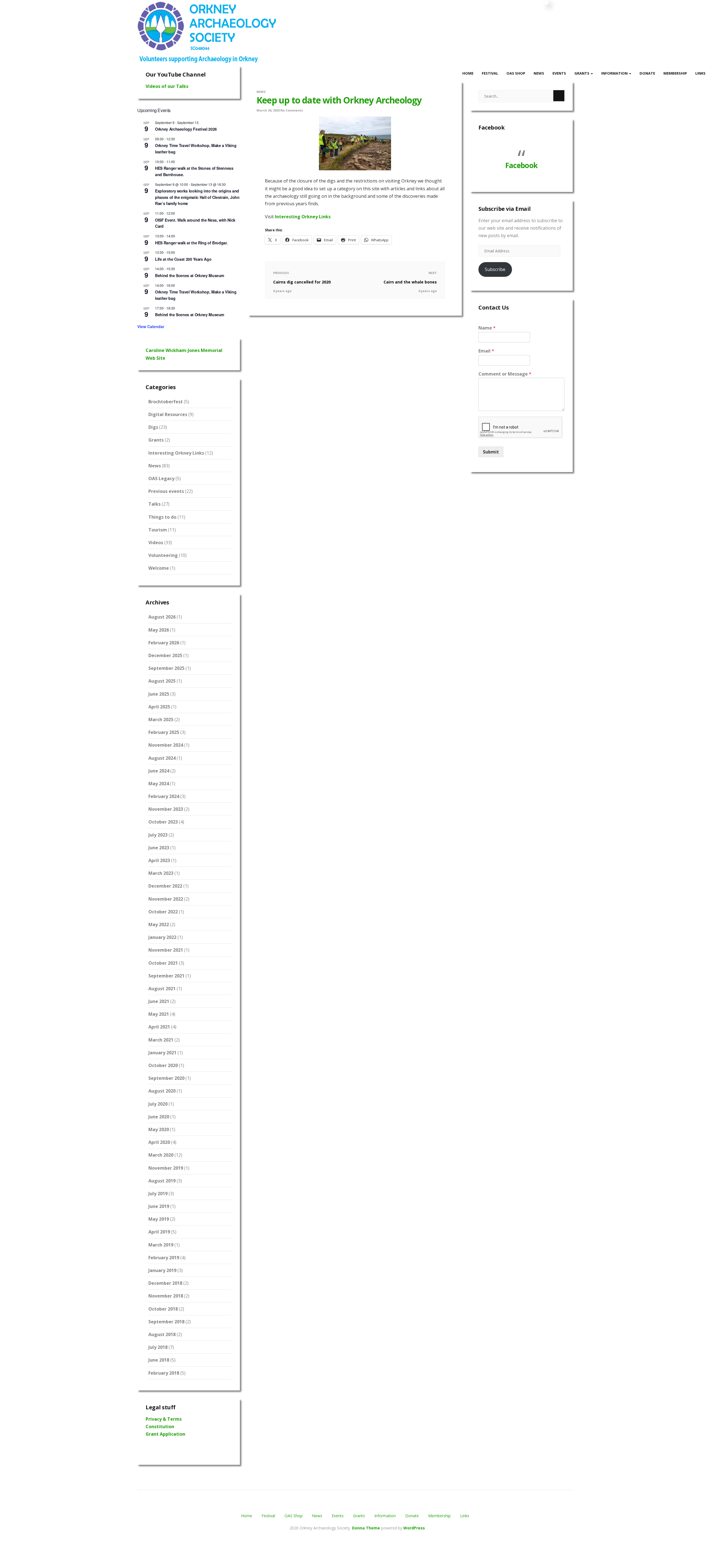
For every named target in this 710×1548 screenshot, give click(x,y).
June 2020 (158, 1117)
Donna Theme (366, 1528)
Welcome (158, 568)
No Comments (291, 110)
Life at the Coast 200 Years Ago (183, 259)
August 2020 (162, 1091)
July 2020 (158, 1104)
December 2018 (165, 1283)
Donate (647, 73)
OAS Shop (515, 73)
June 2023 (158, 848)
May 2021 (158, 1014)
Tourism (157, 530)
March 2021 (160, 1040)
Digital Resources (167, 414)
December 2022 (165, 886)
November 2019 (165, 1168)
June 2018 (158, 1360)
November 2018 (165, 1296)
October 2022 (163, 912)
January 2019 (162, 1270)
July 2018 (158, 1347)
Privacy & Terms (164, 1419)
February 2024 (163, 796)
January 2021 (162, 1053)
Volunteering (163, 555)
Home (467, 73)
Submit (491, 452)
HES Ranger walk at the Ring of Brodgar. (191, 242)
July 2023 (158, 835)
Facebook (491, 127)
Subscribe (495, 269)
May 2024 (158, 784)
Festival (490, 73)
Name (487, 328)
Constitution (160, 1426)
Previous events (166, 491)
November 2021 (165, 950)
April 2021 (159, 1027)
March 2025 (160, 719)
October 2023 (163, 822)
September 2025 (166, 668)
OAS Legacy (161, 478)
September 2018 (166, 1322)
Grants (582, 73)
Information (614, 73)
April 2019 (159, 1232)
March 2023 (160, 873)
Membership (675, 73)
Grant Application (165, 1434)
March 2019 (160, 1245)
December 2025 (165, 655)
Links (700, 73)
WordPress (414, 1528)
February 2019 (163, 1258)
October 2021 (163, 963)
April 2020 (159, 1142)
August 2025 (162, 681)
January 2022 (162, 937)
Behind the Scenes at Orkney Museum (189, 275)
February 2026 (163, 643)
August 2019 (162, 1181)
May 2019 (158, 1219)
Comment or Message (504, 374)
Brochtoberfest (165, 402)
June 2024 (158, 771)
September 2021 (166, 976)
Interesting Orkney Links (176, 453)
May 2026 (158, 630)
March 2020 (160, 1155)
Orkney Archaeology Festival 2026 (186, 129)
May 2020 (158, 1129)
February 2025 (163, 732)
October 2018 (163, 1309)
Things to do (162, 517)
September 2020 (166, 1078)
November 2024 (165, 745)
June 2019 (158, 1206)
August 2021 (162, 988)
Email (486, 351)
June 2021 (158, 1001)
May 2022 (158, 924)
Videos (155, 542)
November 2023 (165, 809)
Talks (154, 504)
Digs (153, 427)
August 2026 (162, 617)
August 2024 (162, 758)
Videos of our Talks (167, 86)
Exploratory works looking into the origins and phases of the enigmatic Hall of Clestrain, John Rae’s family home (197, 197)
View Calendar (150, 326)
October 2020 (163, 1065)
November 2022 (165, 899)
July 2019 (158, 1193)
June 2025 (158, 694)
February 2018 (163, 1373)
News (539, 73)
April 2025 (159, 707)
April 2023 (159, 860)
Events (559, 73)
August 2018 (162, 1334)
